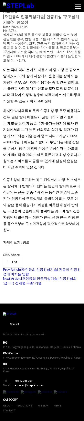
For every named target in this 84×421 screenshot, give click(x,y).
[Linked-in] (45, 392)
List (12, 262)
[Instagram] (28, 392)
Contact (14, 324)
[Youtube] (60, 392)
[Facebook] (11, 392)
